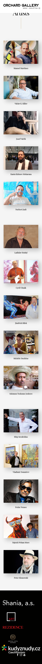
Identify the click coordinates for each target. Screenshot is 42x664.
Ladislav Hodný (21, 252)
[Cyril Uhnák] (21, 271)
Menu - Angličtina (30, 8)
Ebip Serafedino (21, 436)
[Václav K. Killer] (21, 87)
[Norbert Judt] (21, 193)
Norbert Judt (20, 209)
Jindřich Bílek (21, 323)
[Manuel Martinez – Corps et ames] (21, 52)
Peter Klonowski (21, 577)
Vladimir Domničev (21, 472)
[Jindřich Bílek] (21, 307)
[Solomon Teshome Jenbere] (21, 377)
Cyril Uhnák (21, 287)
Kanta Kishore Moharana (21, 174)
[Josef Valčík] (21, 123)
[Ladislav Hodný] (21, 236)
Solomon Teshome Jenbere (21, 393)
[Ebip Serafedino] (21, 421)
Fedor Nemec (21, 507)
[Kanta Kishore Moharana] (21, 158)
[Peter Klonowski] (21, 561)
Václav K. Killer (21, 103)
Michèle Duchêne (21, 358)
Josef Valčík (21, 138)
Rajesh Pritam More (20, 542)
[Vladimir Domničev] (21, 456)
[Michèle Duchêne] (21, 342)
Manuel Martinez (21, 68)
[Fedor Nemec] (21, 491)
